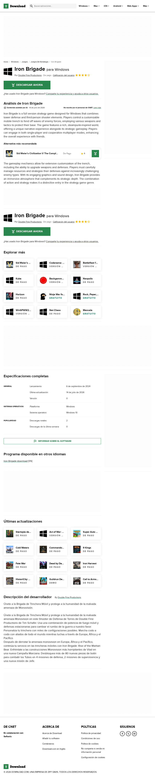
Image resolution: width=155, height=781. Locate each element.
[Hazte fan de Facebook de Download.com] (122, 733)
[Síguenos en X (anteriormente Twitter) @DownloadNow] (128, 733)
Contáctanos (48, 743)
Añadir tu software (50, 738)
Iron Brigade (42, 69)
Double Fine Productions (69, 597)
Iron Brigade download (16, 461)
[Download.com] (14, 6)
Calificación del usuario (63, 75)
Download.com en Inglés (53, 749)
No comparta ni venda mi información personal (92, 750)
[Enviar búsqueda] (31, 6)
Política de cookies (90, 743)
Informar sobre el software (54, 441)
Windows (83, 6)
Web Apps (132, 6)
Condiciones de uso (90, 738)
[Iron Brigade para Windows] (8, 71)
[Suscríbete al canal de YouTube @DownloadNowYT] (134, 733)
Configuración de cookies (93, 757)
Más (145, 6)
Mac (96, 6)
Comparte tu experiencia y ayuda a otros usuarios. (72, 93)
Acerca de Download (52, 733)
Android (117, 6)
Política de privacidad (91, 733)
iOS (105, 6)
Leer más (97, 108)
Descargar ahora (29, 85)
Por (28, 75)
